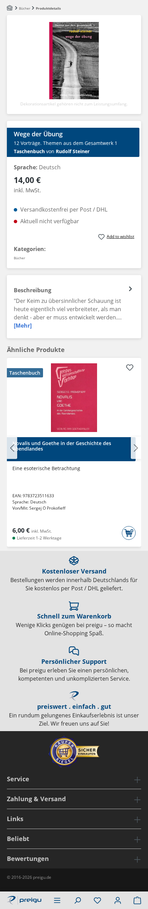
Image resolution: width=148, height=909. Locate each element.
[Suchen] (77, 900)
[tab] (74, 306)
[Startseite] (10, 8)
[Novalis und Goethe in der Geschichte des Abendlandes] (74, 397)
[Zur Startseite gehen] (24, 899)
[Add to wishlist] (130, 368)
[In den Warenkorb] (129, 533)
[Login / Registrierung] (118, 900)
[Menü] (57, 900)
